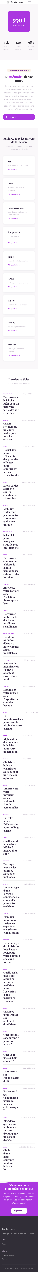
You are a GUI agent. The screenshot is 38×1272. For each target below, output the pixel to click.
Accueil (4, 1244)
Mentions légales (8, 1255)
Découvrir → (11, 117)
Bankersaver (15, 2)
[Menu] (29, 2)
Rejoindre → (19, 1211)
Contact (5, 1259)
